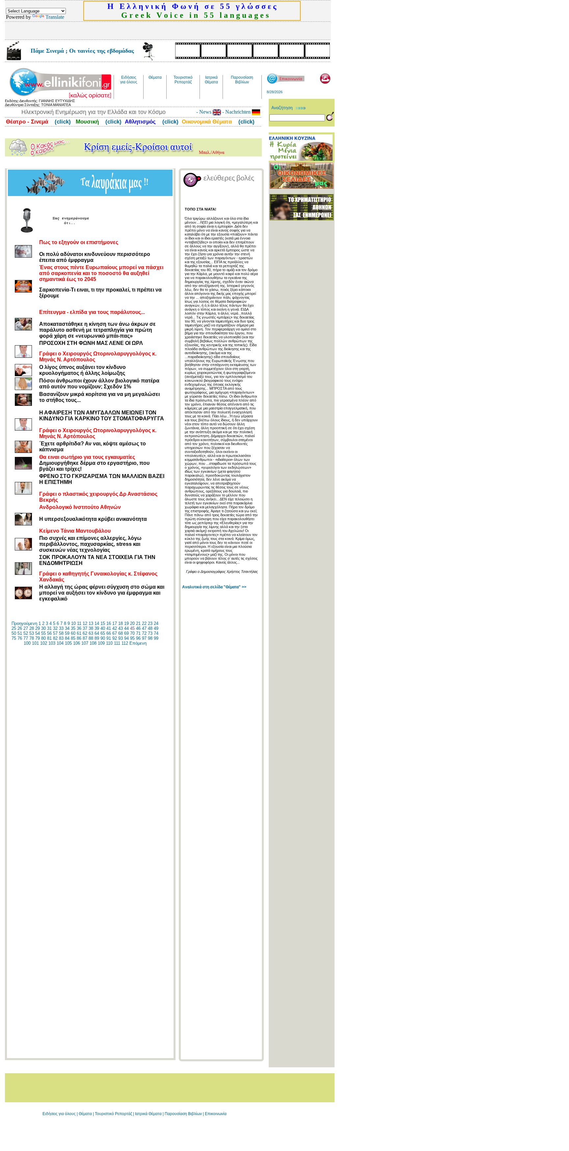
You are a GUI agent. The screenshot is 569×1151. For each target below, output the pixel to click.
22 (144, 623)
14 (97, 623)
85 (73, 638)
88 (91, 638)
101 (35, 643)
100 (27, 643)
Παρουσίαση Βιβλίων (184, 1113)
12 (85, 623)
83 (61, 638)
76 (19, 638)
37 (85, 628)
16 (108, 623)
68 (120, 633)
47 (144, 628)
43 (120, 628)
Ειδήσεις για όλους (59, 1113)
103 (51, 643)
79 (37, 638)
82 (55, 638)
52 (25, 633)
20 (132, 623)
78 (31, 638)
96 (138, 638)
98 (150, 638)
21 (138, 623)
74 (156, 633)
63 (91, 633)
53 (31, 633)
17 (114, 623)
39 (97, 628)
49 (156, 628)
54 (37, 633)
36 (79, 628)
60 (73, 633)
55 (43, 633)
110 (109, 643)
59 (67, 633)
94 (126, 638)
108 (93, 643)
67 (114, 633)
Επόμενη (138, 643)
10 (73, 623)
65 (102, 633)
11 (79, 623)
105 (68, 643)
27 (25, 628)
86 (79, 638)
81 (49, 638)
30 (43, 628)
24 (156, 623)
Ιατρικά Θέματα (148, 1113)
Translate (54, 17)
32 (55, 628)
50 (14, 633)
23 (150, 623)
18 (120, 623)
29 (37, 628)
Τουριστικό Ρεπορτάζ (114, 1113)
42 (114, 628)
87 (85, 638)
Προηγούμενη (24, 623)
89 (97, 638)
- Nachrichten (236, 112)
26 (19, 628)
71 (138, 633)
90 (102, 638)
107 (84, 643)
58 (61, 633)
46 (138, 628)
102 (43, 643)
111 (117, 643)
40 (102, 628)
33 (61, 628)
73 (150, 633)
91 (108, 638)
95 (132, 638)
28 (31, 628)
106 (76, 643)
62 (85, 633)
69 (126, 633)
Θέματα (85, 1113)
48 (150, 628)
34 (67, 628)
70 (132, 633)
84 (67, 638)
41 (108, 628)
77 (25, 638)
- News (204, 112)
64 (97, 633)
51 (19, 633)
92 (114, 638)
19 (126, 623)
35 (73, 628)
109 (101, 643)
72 (144, 633)
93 (120, 638)
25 (14, 628)
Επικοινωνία (216, 1113)
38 (91, 628)
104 (60, 643)
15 (102, 623)
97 (144, 638)
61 (79, 633)
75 (14, 638)
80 (43, 638)
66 (108, 633)
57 (55, 633)
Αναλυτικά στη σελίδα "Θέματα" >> (214, 587)
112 (125, 643)
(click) (62, 122)
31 (49, 628)
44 (126, 628)
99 (156, 638)
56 (49, 633)
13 (91, 623)
